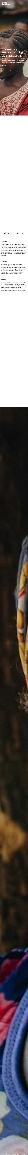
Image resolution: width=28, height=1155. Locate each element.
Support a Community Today (14, 70)
